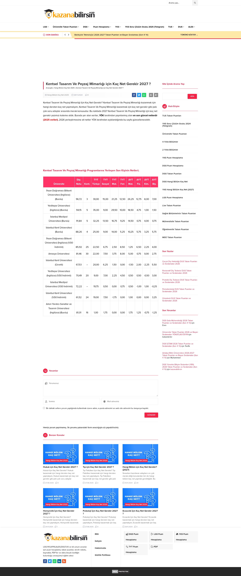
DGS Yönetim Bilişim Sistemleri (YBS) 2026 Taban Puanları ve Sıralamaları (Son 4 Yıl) (179, 366)
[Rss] (64, 561)
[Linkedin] (59, 561)
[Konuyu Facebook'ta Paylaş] (134, 95)
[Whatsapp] (54, 561)
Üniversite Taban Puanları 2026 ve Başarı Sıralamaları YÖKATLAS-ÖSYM (180, 333)
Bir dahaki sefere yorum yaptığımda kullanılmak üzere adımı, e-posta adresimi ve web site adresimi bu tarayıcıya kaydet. (97, 408)
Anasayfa (49, 88)
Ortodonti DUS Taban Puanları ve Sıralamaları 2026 (176, 299)
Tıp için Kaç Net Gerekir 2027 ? (98, 467)
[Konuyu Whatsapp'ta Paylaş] (144, 95)
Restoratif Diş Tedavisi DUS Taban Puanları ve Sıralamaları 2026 (176, 271)
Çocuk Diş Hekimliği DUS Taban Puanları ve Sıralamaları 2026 (179, 262)
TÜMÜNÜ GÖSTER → (189, 35)
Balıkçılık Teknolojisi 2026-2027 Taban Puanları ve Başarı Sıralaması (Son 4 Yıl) (111, 35)
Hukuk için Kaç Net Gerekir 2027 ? (60, 467)
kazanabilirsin (176, 369)
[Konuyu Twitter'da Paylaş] (139, 95)
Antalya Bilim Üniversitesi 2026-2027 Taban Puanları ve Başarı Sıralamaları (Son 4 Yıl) (180, 355)
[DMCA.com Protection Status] (120, 572)
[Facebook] (45, 561)
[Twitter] (50, 561)
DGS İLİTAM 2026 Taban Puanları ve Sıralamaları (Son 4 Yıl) (177, 345)
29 (137, 483)
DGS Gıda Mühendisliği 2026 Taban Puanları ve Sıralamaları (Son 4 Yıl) (177, 321)
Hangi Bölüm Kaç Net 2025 (64, 88)
